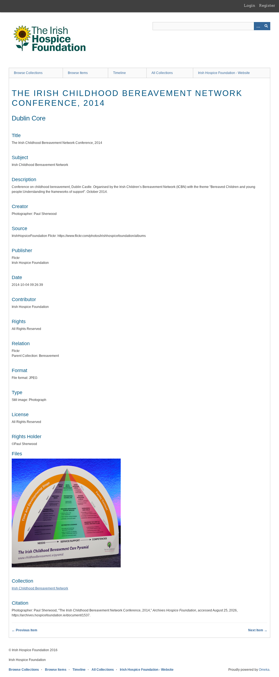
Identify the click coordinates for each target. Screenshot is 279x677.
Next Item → (257, 630)
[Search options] (258, 26)
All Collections (162, 73)
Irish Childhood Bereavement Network (40, 588)
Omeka (264, 670)
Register (267, 5)
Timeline (119, 73)
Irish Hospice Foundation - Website (224, 73)
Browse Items (78, 73)
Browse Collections (28, 73)
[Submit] (266, 26)
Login (249, 5)
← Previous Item (24, 630)
